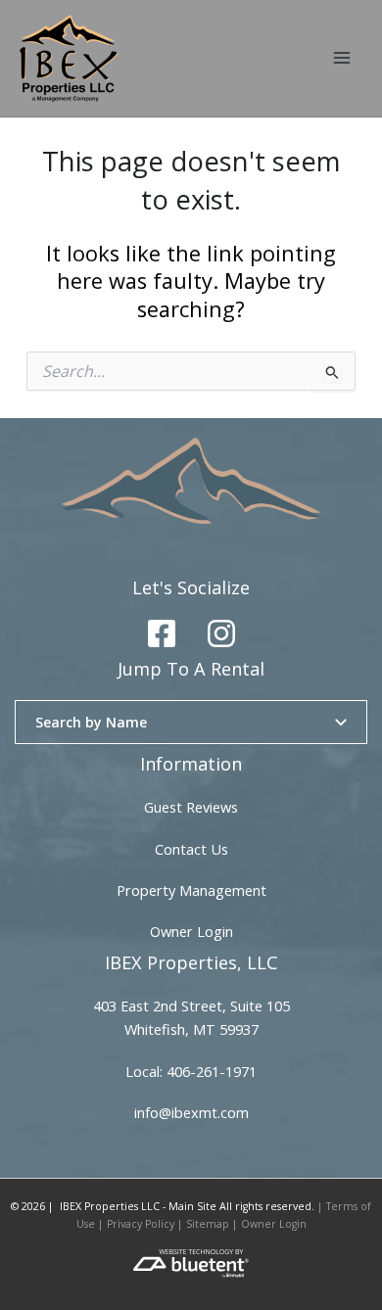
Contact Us (191, 849)
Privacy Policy (140, 1224)
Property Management (191, 890)
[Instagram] (221, 633)
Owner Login (191, 931)
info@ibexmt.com (191, 1112)
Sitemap (207, 1224)
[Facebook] (161, 633)
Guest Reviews (191, 807)
